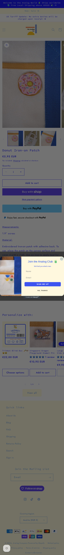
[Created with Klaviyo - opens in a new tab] (32, 297)
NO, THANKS (43, 290)
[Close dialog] (61, 259)
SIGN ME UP (43, 284)
